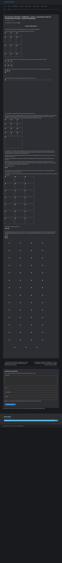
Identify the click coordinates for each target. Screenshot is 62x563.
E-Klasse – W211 (28, 6)
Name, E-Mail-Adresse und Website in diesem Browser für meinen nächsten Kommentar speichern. (23, 401)
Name (6, 387)
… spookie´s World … (9, 2)
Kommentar (7, 375)
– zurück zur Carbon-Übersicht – (31, 26)
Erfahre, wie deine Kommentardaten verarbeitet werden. (34, 408)
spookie (12, 20)
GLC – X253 (21, 6)
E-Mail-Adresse (8, 392)
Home (9, 6)
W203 (9, 9)
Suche (5, 6)
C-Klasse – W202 (44, 6)
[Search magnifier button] (57, 420)
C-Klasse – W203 (36, 6)
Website (6, 396)
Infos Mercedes (14, 6)
